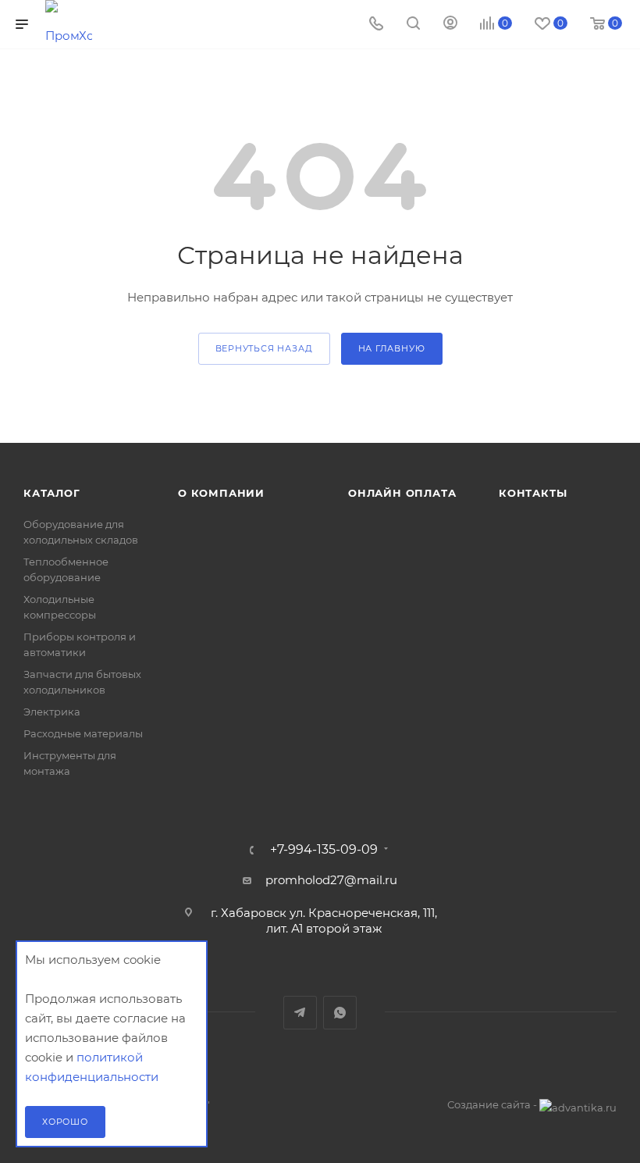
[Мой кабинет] (450, 24)
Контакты (533, 493)
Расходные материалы (83, 733)
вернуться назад (264, 348)
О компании (221, 493)
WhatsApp (340, 1012)
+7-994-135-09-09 (324, 850)
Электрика (51, 711)
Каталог (51, 493)
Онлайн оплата (402, 493)
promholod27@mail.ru (331, 879)
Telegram (300, 1012)
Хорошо (65, 1121)
